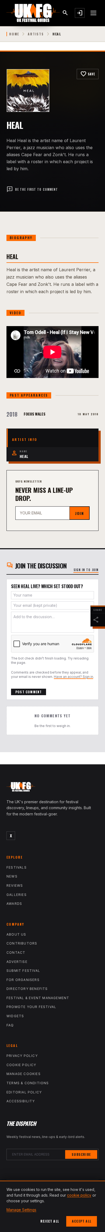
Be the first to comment (32, 189)
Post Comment (28, 691)
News (12, 876)
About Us (16, 934)
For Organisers (23, 980)
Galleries (16, 895)
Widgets (15, 1016)
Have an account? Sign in (73, 677)
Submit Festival (23, 971)
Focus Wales (34, 414)
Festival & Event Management (37, 998)
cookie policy (79, 1195)
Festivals (16, 867)
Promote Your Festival (31, 1007)
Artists (36, 34)
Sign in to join (86, 570)
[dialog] (52, 1206)
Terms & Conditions (27, 1083)
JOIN (79, 513)
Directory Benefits (27, 989)
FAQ (10, 1025)
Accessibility (20, 1101)
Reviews (14, 885)
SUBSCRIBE (81, 1154)
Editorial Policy (24, 1092)
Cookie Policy (21, 1065)
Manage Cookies (23, 1074)
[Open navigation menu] (94, 13)
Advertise (16, 962)
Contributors (21, 943)
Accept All (81, 1221)
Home (14, 34)
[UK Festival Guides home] (52, 788)
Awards (14, 904)
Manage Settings (21, 1209)
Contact (15, 952)
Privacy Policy (22, 1056)
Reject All (49, 1221)
